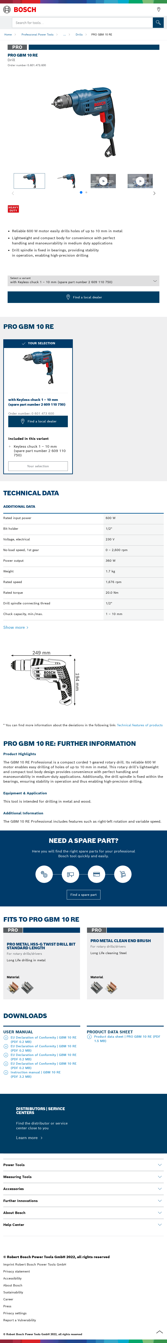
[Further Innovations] (160, 1201)
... (64, 34)
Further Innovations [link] (20, 1200)
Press (7, 1306)
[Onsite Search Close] (149, 22)
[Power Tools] (160, 1165)
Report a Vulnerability (19, 1320)
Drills (79, 34)
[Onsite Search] (158, 22)
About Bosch (12, 1285)
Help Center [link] (13, 1224)
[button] (154, 193)
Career (8, 1299)
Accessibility (12, 1278)
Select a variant (20, 278)
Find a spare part (83, 895)
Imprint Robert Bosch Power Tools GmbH (34, 1264)
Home (8, 34)
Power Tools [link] (14, 1165)
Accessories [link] (13, 1189)
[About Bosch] (160, 1213)
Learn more (27, 1137)
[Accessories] (160, 1189)
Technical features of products (140, 725)
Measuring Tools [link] (17, 1177)
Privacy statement (16, 1271)
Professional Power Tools (37, 34)
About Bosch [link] (14, 1212)
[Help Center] (160, 1225)
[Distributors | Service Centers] (159, 9)
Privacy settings (15, 1313)
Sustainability (13, 1292)
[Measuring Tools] (160, 1177)
